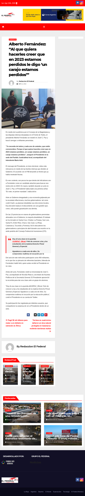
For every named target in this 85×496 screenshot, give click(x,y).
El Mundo (48, 491)
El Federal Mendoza (77, 491)
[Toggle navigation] (44, 27)
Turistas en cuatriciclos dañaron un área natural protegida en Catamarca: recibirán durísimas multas (40, 324)
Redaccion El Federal (26, 81)
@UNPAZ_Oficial (19, 241)
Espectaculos (57, 491)
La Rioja (8, 410)
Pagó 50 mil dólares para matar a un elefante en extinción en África (16, 323)
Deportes (41, 491)
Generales (12, 39)
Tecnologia (66, 491)
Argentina (33, 491)
